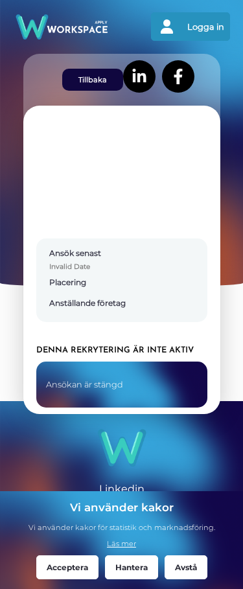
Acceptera (67, 567)
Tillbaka (92, 79)
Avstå (186, 567)
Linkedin (122, 489)
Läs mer (121, 543)
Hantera (131, 567)
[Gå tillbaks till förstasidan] (67, 26)
